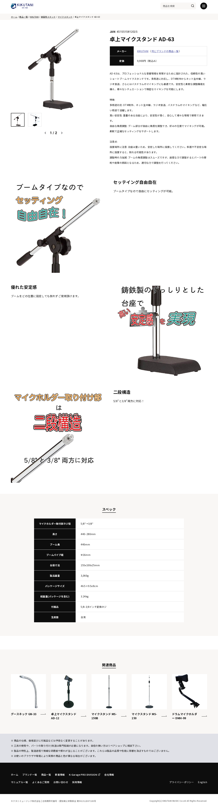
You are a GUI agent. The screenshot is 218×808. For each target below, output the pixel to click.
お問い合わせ (60, 782)
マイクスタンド (65, 16)
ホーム (14, 16)
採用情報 (77, 782)
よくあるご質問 (40, 782)
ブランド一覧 (29, 774)
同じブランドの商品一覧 (165, 51)
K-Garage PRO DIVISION (83, 774)
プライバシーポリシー (181, 782)
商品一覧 (23, 16)
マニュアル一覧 (19, 782)
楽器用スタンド (48, 16)
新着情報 (60, 774)
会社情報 (109, 774)
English (202, 782)
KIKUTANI (34, 16)
